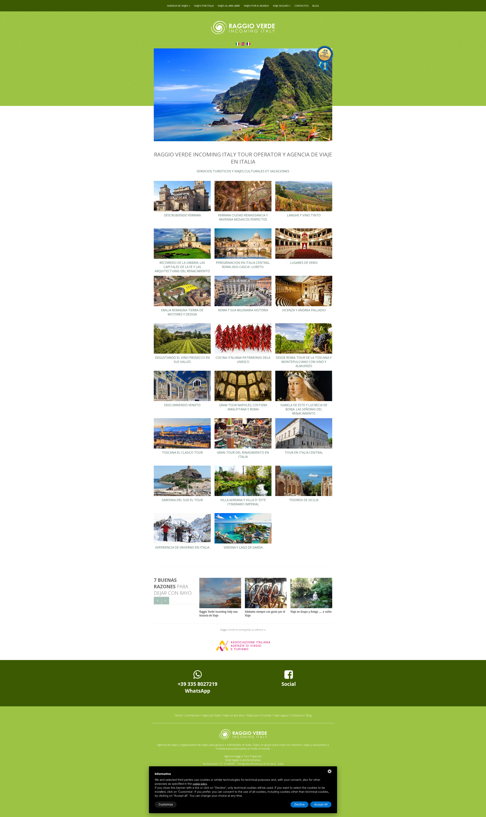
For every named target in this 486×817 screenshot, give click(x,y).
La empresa (192, 715)
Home (178, 715)
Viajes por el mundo (256, 5)
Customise (166, 804)
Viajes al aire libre (229, 5)
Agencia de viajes (177, 5)
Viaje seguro (281, 5)
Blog (315, 5)
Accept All (321, 804)
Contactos (301, 5)
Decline (299, 804)
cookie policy (200, 783)
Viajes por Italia (204, 5)
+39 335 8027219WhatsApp (197, 687)
